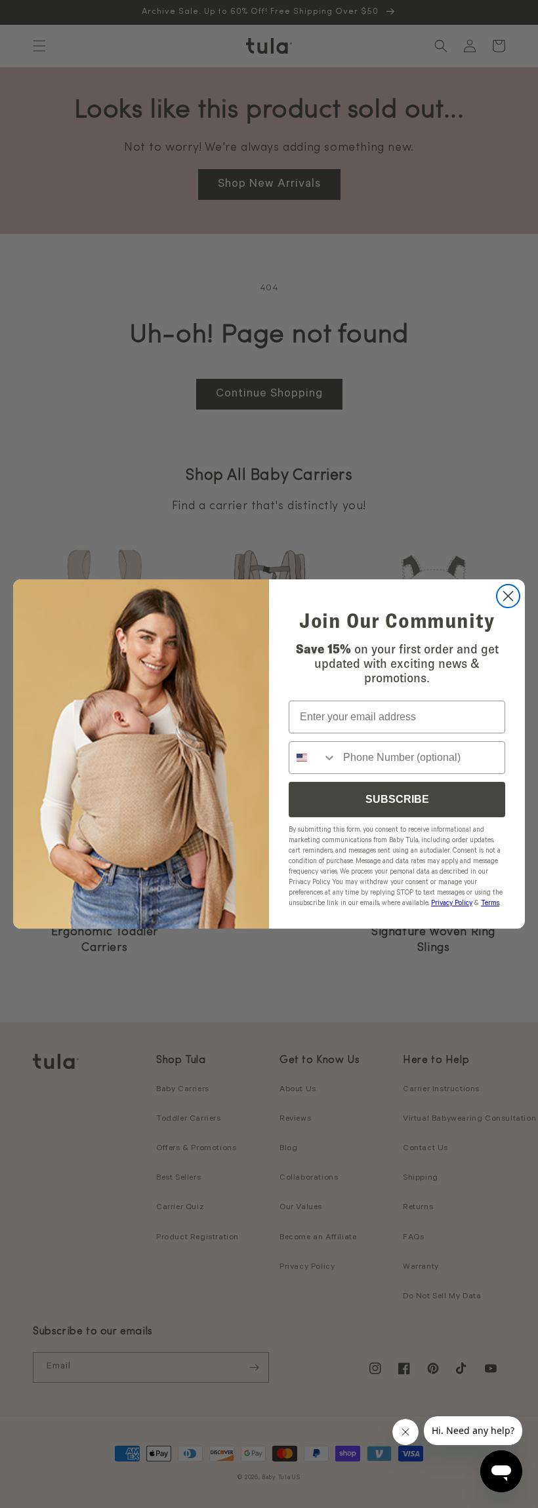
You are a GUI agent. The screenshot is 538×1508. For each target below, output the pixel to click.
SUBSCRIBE (397, 799)
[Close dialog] (508, 596)
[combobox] (313, 757)
